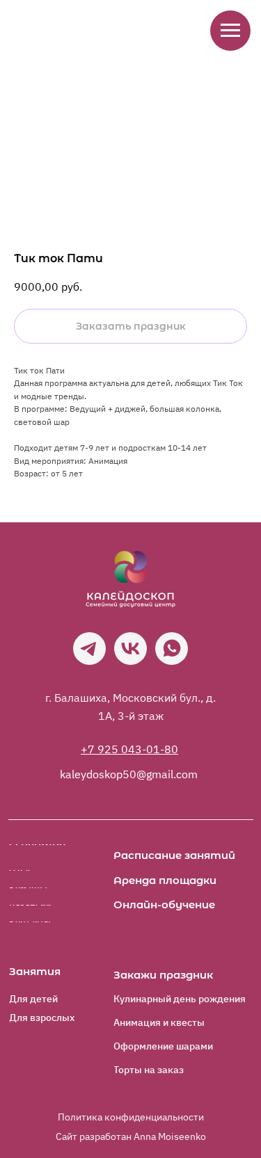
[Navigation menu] (230, 31)
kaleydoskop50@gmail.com (129, 774)
